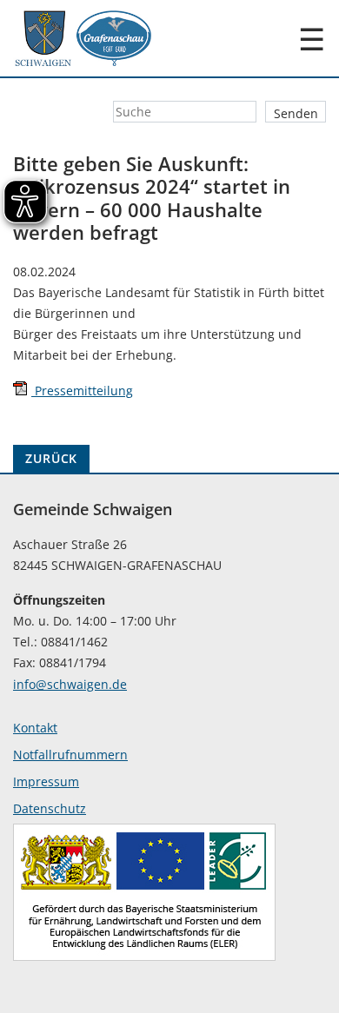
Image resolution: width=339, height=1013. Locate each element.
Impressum (46, 781)
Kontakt (35, 727)
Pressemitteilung (82, 390)
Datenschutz (49, 808)
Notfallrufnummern (70, 754)
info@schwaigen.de (70, 684)
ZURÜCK (51, 458)
